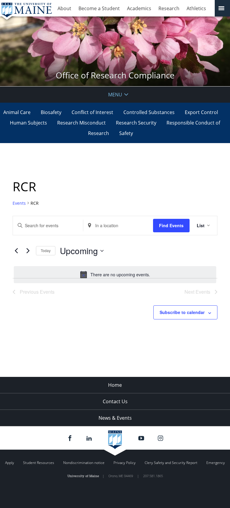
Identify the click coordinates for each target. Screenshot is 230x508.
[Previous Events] (16, 250)
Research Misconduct (81, 122)
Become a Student (99, 8)
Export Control (201, 112)
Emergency (215, 462)
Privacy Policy (125, 462)
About (64, 8)
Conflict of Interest (92, 112)
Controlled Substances (149, 112)
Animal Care (17, 112)
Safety (126, 133)
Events (19, 203)
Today (46, 250)
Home (115, 385)
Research (168, 8)
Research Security (136, 122)
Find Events (171, 225)
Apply (9, 462)
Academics (139, 8)
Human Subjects (28, 122)
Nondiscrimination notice (84, 462)
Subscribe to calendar (182, 312)
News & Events (115, 418)
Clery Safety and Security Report (171, 462)
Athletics (196, 8)
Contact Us (115, 401)
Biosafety (51, 112)
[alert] (115, 274)
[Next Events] (27, 250)
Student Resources (38, 462)
